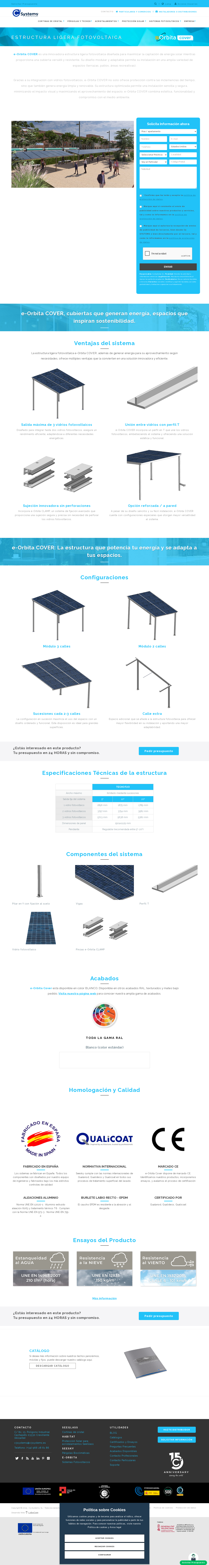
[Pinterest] (43, 1558)
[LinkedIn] (37, 1558)
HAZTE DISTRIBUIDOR (176, 1530)
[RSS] (27, 1558)
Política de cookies (98, 1527)
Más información (104, 1398)
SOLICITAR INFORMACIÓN (176, 1540)
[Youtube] (32, 1558)
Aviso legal (115, 1527)
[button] (15, 122)
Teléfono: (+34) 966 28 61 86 (31, 1547)
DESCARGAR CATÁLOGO (52, 1466)
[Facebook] (22, 1558)
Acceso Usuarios (187, 4)
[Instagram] (48, 1558)
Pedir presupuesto (159, 851)
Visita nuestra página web (77, 1093)
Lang (168, 4)
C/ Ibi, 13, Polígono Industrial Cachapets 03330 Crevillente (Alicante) (32, 1535)
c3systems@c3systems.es (30, 1543)
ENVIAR (168, 366)
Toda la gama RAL (104, 1138)
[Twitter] (17, 1558)
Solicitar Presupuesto (24, 4)
